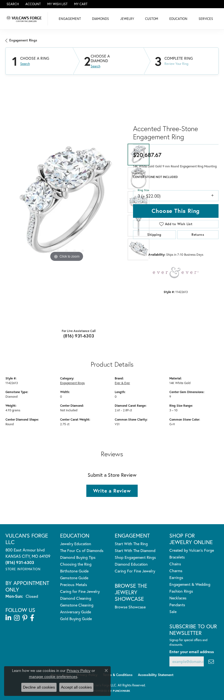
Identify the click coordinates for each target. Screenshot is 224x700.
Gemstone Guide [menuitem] (74, 577)
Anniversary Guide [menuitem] (75, 611)
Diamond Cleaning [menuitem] (75, 598)
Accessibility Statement (155, 675)
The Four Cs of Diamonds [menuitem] (82, 550)
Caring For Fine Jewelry (135, 571)
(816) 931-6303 (78, 336)
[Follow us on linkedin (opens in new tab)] (8, 618)
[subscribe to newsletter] (211, 661)
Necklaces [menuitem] (178, 598)
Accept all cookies (76, 687)
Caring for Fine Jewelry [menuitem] (80, 591)
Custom (151, 19)
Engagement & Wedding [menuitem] (189, 584)
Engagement (70, 19)
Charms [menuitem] (175, 570)
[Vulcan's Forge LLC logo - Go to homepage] (25, 18)
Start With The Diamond (135, 550)
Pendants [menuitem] (177, 604)
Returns (197, 235)
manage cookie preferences (53, 676)
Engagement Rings (23, 40)
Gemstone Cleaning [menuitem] (76, 605)
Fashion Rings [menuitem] (181, 591)
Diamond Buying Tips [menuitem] (78, 557)
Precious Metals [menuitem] (73, 584)
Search (25, 64)
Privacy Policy (78, 670)
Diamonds (100, 19)
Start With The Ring (131, 543)
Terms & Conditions (117, 675)
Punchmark (121, 691)
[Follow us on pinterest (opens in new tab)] (24, 618)
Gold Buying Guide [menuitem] (76, 618)
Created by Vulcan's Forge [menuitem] (191, 550)
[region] (66, 202)
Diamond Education (131, 564)
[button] (12, 4)
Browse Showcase (130, 607)
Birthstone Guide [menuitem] (74, 571)
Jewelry (127, 19)
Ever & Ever (122, 383)
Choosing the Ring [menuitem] (76, 564)
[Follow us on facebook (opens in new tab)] (32, 618)
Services (206, 19)
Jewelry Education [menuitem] (75, 543)
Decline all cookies (39, 687)
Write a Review (112, 490)
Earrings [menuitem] (176, 577)
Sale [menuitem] (172, 611)
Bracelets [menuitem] (177, 557)
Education (178, 19)
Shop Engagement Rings (135, 557)
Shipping (154, 235)
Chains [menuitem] (175, 563)
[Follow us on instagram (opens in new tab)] (17, 618)
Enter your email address (191, 651)
